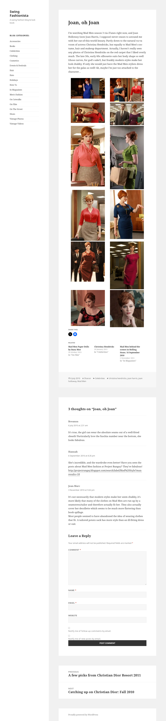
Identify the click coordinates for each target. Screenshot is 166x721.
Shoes (12, 114)
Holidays (14, 80)
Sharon (87, 378)
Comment (74, 550)
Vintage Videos (17, 123)
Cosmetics (14, 60)
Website (72, 615)
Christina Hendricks (104, 346)
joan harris (132, 378)
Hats (12, 75)
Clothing (13, 56)
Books (12, 46)
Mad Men (81, 381)
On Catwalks (15, 99)
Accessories (15, 41)
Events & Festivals (18, 65)
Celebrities (15, 51)
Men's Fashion (16, 94)
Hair (12, 70)
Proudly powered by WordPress (83, 714)
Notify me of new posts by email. (84, 638)
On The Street (16, 109)
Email (72, 603)
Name (72, 590)
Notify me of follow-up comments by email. (89, 631)
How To (13, 85)
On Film (13, 104)
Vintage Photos (17, 119)
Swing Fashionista (19, 13)
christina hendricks (118, 378)
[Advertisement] (25, 165)
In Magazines (16, 89)
